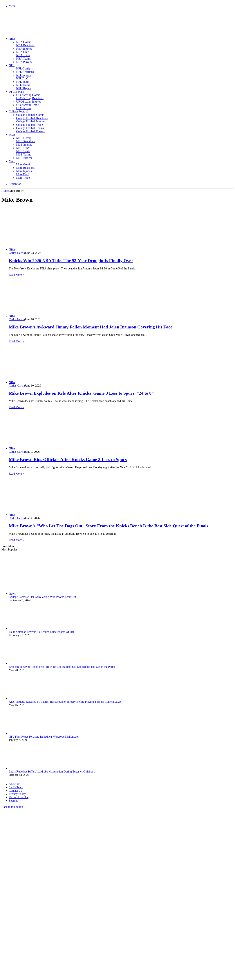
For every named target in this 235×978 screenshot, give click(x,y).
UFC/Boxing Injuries (28, 101)
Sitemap (13, 800)
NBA (12, 38)
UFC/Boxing (16, 91)
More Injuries (24, 171)
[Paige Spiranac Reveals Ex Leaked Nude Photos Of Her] (29, 628)
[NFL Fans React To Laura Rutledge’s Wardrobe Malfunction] (29, 733)
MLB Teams (23, 154)
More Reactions (25, 167)
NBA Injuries (24, 48)
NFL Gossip (23, 68)
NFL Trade (22, 81)
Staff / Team (16, 787)
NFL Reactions (25, 71)
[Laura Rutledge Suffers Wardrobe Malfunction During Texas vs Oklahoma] (29, 768)
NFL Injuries (23, 75)
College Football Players (30, 131)
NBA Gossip (23, 42)
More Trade (23, 177)
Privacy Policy (17, 793)
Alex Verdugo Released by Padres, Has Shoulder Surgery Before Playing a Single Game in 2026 (65, 701)
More (12, 161)
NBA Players (24, 61)
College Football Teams (30, 128)
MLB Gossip (23, 138)
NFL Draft (22, 78)
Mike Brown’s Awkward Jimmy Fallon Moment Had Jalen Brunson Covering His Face (90, 327)
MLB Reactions (25, 141)
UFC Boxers (23, 108)
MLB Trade (23, 151)
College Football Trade (29, 124)
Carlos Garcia (17, 252)
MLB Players (24, 157)
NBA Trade (23, 55)
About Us (14, 784)
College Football (18, 111)
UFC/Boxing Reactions (30, 98)
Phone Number (81, 938)
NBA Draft (22, 51)
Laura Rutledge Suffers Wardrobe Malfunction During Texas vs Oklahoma (52, 771)
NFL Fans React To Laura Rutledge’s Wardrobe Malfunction (44, 736)
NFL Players (23, 88)
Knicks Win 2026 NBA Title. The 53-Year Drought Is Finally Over (71, 260)
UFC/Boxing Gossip (28, 94)
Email (49, 938)
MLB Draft (22, 147)
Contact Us (15, 790)
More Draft (22, 174)
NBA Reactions (25, 45)
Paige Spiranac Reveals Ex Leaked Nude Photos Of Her (41, 631)
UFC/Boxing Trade (27, 104)
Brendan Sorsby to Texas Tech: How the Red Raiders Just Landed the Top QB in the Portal (62, 666)
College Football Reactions (32, 118)
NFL (12, 65)
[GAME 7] (17, 27)
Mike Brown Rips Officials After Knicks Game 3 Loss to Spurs (68, 459)
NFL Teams (23, 85)
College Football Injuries (30, 121)
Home (5, 190)
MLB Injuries (24, 144)
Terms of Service (18, 797)
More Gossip (23, 164)
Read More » (16, 274)
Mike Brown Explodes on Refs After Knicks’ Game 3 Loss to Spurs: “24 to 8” (81, 393)
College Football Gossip (30, 114)
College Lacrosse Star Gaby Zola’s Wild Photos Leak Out (42, 596)
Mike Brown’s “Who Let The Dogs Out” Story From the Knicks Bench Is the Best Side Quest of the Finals (108, 525)
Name (24, 938)
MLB (12, 134)
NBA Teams (23, 58)
